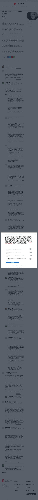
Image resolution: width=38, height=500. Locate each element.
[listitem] (19, 246)
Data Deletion (14, 265)
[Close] (35, 234)
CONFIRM (12, 262)
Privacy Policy (24, 265)
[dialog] (19, 250)
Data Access (19, 265)
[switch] (30, 249)
